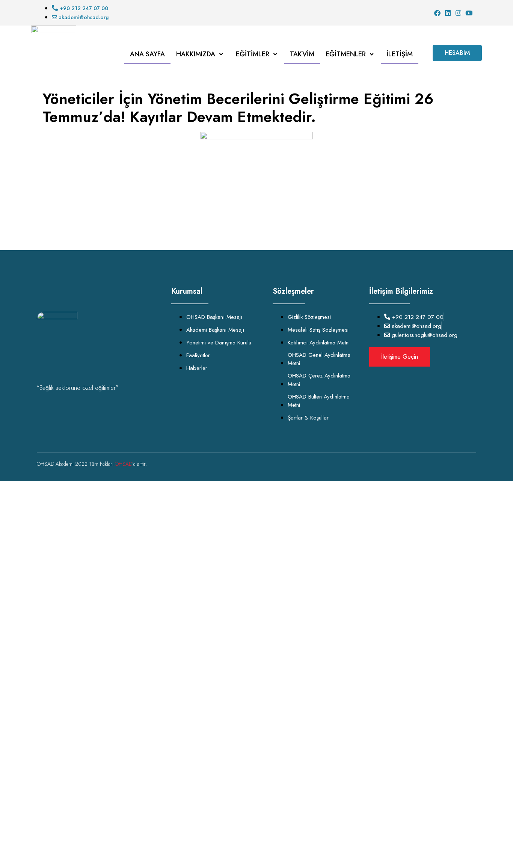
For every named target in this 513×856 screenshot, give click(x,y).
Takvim (302, 54)
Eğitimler (252, 54)
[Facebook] (437, 13)
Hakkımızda (195, 54)
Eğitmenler (346, 54)
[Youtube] (469, 13)
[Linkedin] (448, 13)
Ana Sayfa (147, 54)
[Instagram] (458, 13)
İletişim (399, 54)
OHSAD (123, 464)
